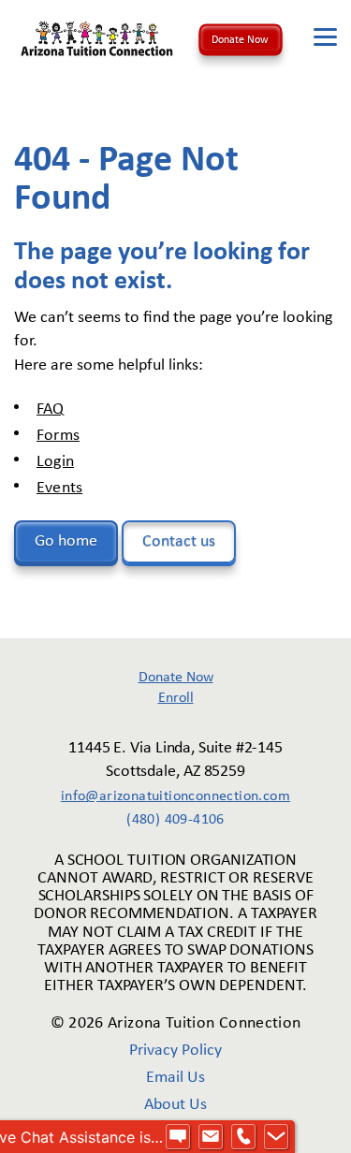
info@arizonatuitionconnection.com (175, 796)
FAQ (51, 409)
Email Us (175, 1078)
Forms (58, 436)
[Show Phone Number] (243, 1137)
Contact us (178, 541)
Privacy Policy (175, 1050)
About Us (175, 1105)
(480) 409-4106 (175, 819)
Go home (66, 541)
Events (59, 488)
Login (55, 462)
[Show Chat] (178, 1137)
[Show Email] (210, 1137)
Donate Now (240, 39)
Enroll (176, 698)
